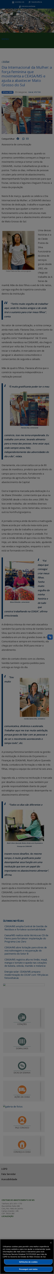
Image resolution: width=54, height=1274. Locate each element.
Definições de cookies (28, 1262)
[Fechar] (51, 1243)
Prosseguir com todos (28, 1269)
